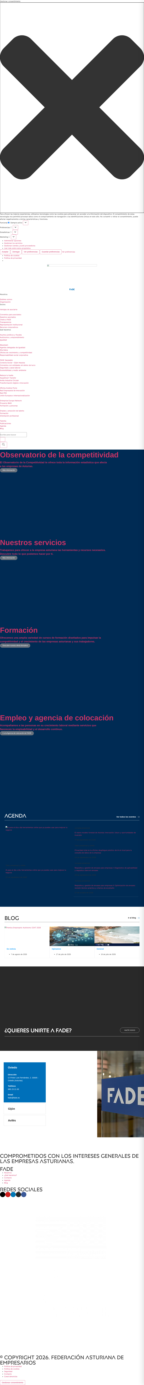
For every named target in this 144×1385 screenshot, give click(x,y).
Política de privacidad (13, 258)
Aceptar (5, 252)
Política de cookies (11, 255)
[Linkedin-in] (13, 1194)
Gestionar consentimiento (12, 1383)
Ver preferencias (31, 252)
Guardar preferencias (51, 252)
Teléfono (12, 1086)
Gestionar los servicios (13, 243)
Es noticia (11, 949)
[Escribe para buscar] (13, 434)
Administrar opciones (12, 241)
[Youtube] (8, 1194)
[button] (72, 108)
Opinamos (56, 949)
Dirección (12, 1075)
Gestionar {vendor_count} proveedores (19, 246)
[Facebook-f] (23, 1194)
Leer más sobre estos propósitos (17, 248)
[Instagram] (18, 1194)
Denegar (16, 252)
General (100, 949)
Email (10, 1095)
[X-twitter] (2, 1194)
